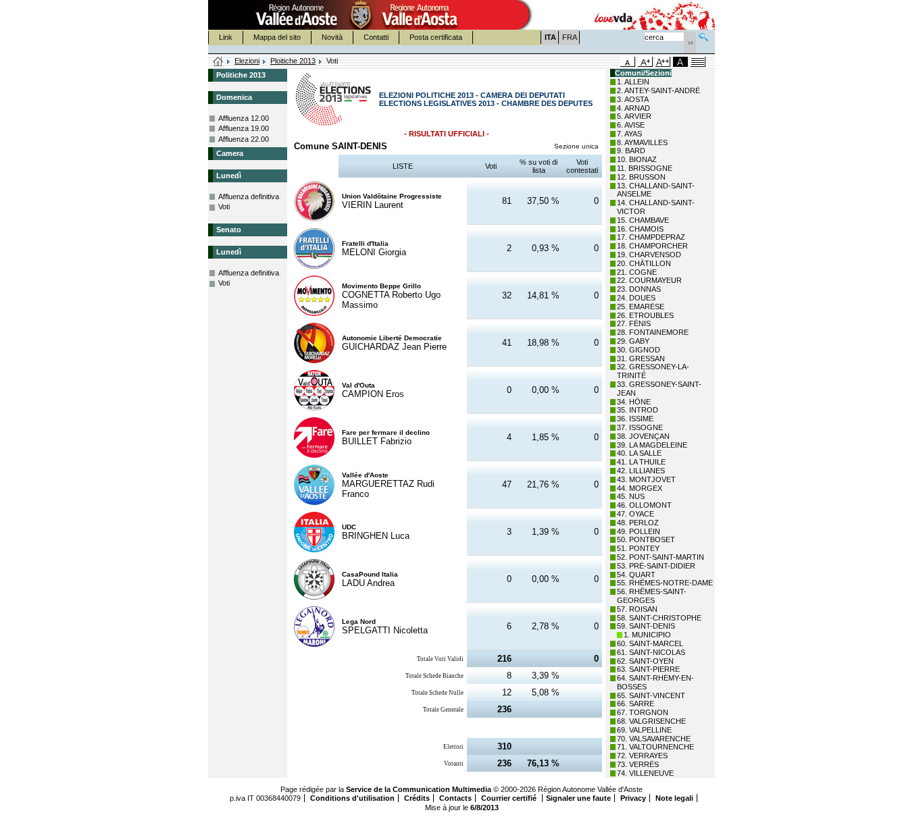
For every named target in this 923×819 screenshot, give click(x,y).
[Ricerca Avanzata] (703, 35)
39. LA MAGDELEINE (652, 445)
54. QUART (636, 575)
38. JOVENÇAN (643, 436)
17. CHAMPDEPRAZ (651, 237)
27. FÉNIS (634, 323)
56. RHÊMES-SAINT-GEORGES (652, 595)
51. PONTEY (638, 548)
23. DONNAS (639, 289)
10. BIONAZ (637, 159)
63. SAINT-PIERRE (648, 669)
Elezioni (246, 61)
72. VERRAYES (642, 755)
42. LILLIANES (641, 471)
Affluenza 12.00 (243, 118)
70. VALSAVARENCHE (654, 739)
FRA (569, 37)
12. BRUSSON (641, 177)
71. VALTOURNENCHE (655, 747)
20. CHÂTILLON (644, 263)
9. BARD (631, 151)
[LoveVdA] (614, 15)
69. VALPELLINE (644, 730)
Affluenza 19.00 (243, 128)
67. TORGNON (642, 712)
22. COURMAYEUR (649, 280)
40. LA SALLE (639, 453)
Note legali (674, 798)
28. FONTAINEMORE (653, 332)
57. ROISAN (637, 609)
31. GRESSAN (641, 358)
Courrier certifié (510, 798)
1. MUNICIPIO (647, 635)
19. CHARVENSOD (649, 254)
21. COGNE (637, 272)
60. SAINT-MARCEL (650, 643)
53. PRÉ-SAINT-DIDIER (656, 566)
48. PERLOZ (638, 523)
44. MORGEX (639, 488)
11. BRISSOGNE (644, 168)
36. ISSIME (635, 419)
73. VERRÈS (638, 764)
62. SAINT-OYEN (645, 661)
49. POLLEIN (638, 531)
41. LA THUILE (641, 462)
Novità (332, 37)
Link (225, 37)
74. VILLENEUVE (645, 773)
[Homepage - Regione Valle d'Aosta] (361, 15)
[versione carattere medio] (627, 62)
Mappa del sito (277, 37)
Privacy (633, 798)
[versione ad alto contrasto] (680, 62)
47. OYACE (635, 514)
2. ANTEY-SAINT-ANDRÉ (658, 90)
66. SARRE (635, 703)
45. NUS (631, 496)
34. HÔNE (634, 402)
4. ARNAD (633, 108)
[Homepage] (218, 62)
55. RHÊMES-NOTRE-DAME (665, 583)
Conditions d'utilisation (352, 798)
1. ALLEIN (633, 82)
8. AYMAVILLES (642, 142)
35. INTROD (637, 410)
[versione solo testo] (698, 62)
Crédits (417, 798)
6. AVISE (631, 125)
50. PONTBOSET (646, 539)
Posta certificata (435, 37)
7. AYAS (629, 134)
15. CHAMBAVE (643, 220)
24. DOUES (636, 298)
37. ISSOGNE (640, 427)
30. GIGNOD (638, 350)
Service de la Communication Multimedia (418, 789)
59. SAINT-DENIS (646, 626)
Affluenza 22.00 (243, 139)
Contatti (376, 37)
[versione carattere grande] (645, 62)
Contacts (455, 798)
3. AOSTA (633, 99)
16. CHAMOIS (640, 229)
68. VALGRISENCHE (651, 721)
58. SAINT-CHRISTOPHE (659, 618)
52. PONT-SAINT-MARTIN (660, 557)
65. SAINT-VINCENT (651, 695)
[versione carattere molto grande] (662, 62)
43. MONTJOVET (646, 479)
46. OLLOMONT (644, 505)
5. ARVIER (634, 116)
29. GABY (633, 341)
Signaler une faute (578, 798)
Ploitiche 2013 (293, 61)
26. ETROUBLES (645, 315)
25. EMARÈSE (640, 306)
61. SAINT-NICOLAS (651, 652)
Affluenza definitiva (248, 196)
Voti (224, 207)
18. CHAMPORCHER (652, 246)
